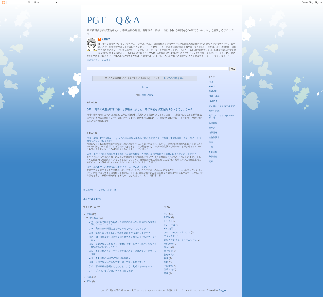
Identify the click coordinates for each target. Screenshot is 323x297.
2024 (89, 281)
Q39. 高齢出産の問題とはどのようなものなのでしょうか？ (118, 228)
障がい (212, 128)
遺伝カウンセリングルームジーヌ (99, 190)
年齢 (211, 147)
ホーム (144, 87)
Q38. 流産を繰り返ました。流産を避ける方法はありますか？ (119, 233)
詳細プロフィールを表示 (99, 60)
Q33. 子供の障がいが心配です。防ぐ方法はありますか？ (117, 262)
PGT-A (212, 86)
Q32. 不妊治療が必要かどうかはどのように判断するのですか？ (120, 266)
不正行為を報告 (92, 198)
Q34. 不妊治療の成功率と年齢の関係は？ (110, 258)
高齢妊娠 (213, 123)
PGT (211, 82)
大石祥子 (106, 39)
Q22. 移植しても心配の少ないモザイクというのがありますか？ (118, 167)
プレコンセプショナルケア (222, 106)
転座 (211, 142)
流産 (211, 161)
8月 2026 (94, 218)
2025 (89, 277)
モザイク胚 (214, 110)
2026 (89, 214)
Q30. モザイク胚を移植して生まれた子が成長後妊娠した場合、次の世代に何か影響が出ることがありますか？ (141, 154)
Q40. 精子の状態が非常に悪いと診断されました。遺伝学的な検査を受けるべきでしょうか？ (140, 109)
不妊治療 (213, 152)
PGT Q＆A (113, 20)
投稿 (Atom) (147, 95)
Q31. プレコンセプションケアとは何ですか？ (112, 270)
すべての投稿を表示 (173, 78)
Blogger (222, 290)
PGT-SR (213, 91)
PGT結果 (213, 101)
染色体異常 (214, 137)
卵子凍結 (213, 156)
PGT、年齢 (214, 96)
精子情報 (213, 132)
